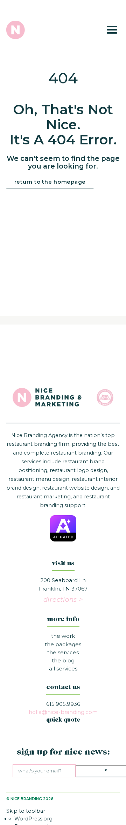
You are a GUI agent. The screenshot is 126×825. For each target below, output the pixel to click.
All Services (63, 668)
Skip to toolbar (25, 811)
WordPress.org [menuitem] (33, 819)
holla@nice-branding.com (63, 712)
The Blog (63, 660)
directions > (63, 600)
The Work (63, 636)
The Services (63, 652)
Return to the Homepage (50, 181)
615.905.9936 (63, 704)
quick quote (63, 720)
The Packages (63, 644)
